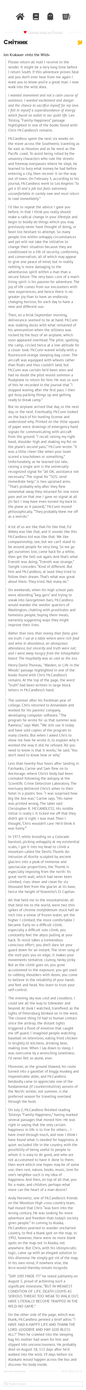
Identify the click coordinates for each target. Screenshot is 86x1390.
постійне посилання (15, 1371)
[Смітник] (66, 15)
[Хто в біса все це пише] (50, 16)
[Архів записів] (36, 16)
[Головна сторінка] (20, 16)
